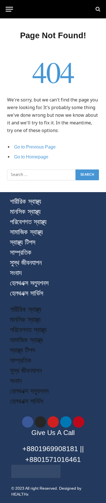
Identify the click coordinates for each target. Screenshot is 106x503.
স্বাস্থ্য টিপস (22, 242)
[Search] (97, 9)
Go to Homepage (31, 156)
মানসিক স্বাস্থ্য (25, 211)
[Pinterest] (78, 422)
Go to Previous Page (35, 147)
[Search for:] (41, 174)
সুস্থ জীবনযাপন (26, 262)
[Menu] (9, 9)
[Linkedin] (66, 422)
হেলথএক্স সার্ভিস (26, 293)
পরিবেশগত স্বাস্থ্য (28, 222)
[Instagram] (40, 422)
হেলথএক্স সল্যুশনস (29, 283)
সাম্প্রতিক (20, 252)
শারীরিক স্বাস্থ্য (25, 201)
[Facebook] (27, 422)
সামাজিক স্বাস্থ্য (26, 232)
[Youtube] (53, 422)
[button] (53, 301)
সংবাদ (15, 273)
